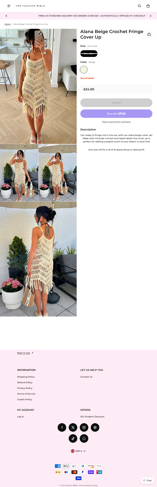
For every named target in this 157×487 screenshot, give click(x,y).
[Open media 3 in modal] (19, 172)
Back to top (23, 353)
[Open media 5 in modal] (38, 259)
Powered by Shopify (88, 485)
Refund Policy (25, 382)
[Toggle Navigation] (9, 6)
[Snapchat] (84, 438)
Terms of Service (26, 393)
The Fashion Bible (69, 485)
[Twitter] (73, 427)
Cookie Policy (24, 399)
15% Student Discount (92, 416)
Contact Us (86, 376)
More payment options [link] (116, 121)
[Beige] (83, 69)
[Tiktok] (73, 438)
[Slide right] (150, 16)
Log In (20, 416)
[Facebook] (62, 427)
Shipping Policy (26, 376)
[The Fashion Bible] (30, 6)
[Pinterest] (95, 427)
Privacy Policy (24, 388)
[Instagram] (84, 427)
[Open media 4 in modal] (57, 172)
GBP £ (78, 451)
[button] (139, 6)
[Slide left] (6, 16)
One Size (89, 53)
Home (7, 24)
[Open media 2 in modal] (38, 86)
